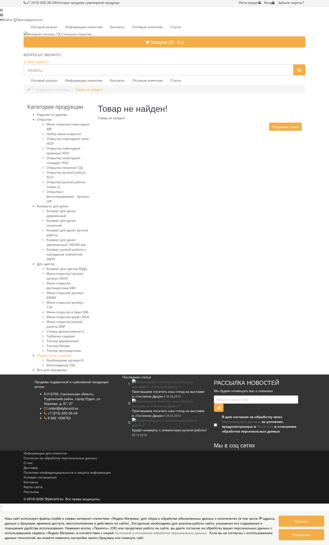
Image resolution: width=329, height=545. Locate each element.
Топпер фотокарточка (63, 350)
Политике (265, 426)
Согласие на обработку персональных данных (60, 457)
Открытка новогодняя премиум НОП (63, 150)
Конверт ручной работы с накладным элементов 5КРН (66, 254)
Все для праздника (52, 369)
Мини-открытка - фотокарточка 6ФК (61, 285)
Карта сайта (33, 486)
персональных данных (241, 421)
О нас (28, 462)
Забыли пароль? (291, 2)
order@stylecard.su (63, 408)
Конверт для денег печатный (61, 223)
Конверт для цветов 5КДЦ (66, 268)
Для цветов (45, 263)
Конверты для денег (53, 206)
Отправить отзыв (285, 126)
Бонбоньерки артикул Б (65, 360)
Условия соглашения (40, 477)
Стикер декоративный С (65, 331)
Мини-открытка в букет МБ (67, 311)
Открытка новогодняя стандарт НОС (63, 160)
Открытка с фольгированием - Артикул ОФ (67, 196)
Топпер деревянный (62, 340)
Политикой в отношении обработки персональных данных (161, 532)
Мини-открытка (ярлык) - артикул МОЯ (66, 276)
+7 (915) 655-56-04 (63, 413)
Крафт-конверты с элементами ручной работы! (169, 429)
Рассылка (31, 491)
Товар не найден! (89, 89)
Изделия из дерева (52, 114)
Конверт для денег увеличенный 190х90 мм (66, 242)
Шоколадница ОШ (60, 364)
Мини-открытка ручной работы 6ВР (64, 324)
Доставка (31, 467)
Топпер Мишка (58, 345)
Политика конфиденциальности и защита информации (67, 472)
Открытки (44, 119)
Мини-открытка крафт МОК (67, 316)
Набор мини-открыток (63, 133)
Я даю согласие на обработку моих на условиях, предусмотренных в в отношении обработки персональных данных (259, 423)
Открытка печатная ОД (64, 167)
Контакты (31, 481)
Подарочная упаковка (53, 89)
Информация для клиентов (45, 453)
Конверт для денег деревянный (61, 213)
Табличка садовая (60, 336)
